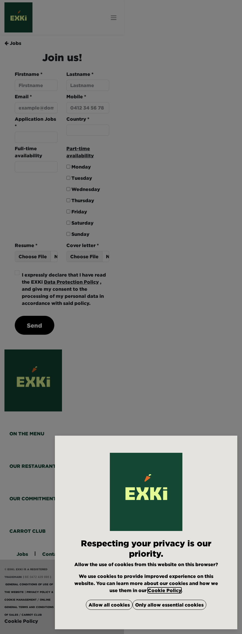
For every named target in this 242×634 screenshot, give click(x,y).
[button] (109, 605)
